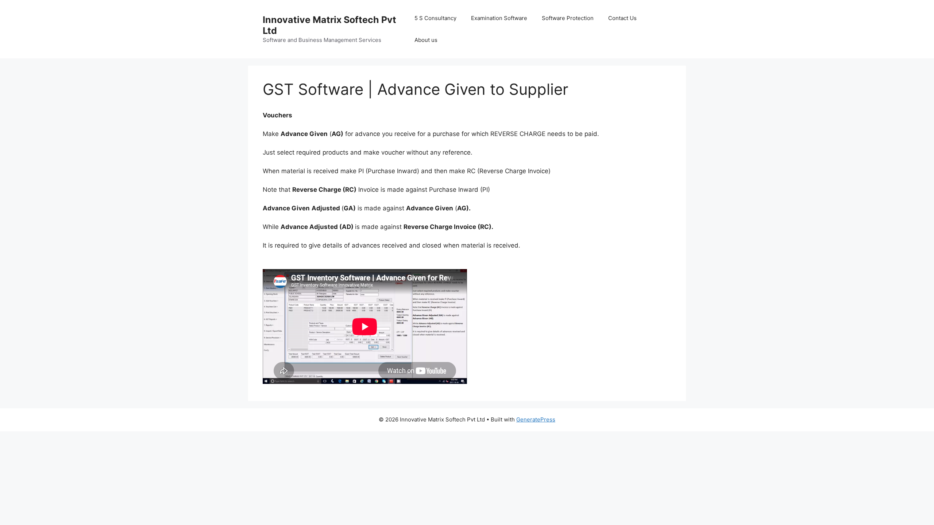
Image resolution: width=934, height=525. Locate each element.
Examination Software (499, 18)
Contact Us (622, 18)
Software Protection (568, 18)
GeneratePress (535, 419)
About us (425, 39)
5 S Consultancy (435, 18)
